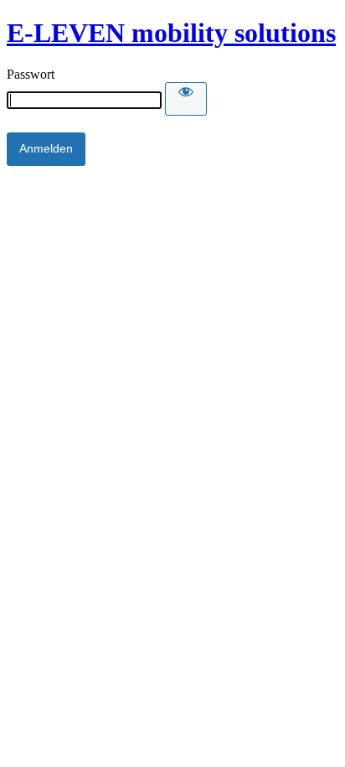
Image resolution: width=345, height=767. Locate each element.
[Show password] (186, 99)
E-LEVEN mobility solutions (171, 33)
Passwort (30, 74)
